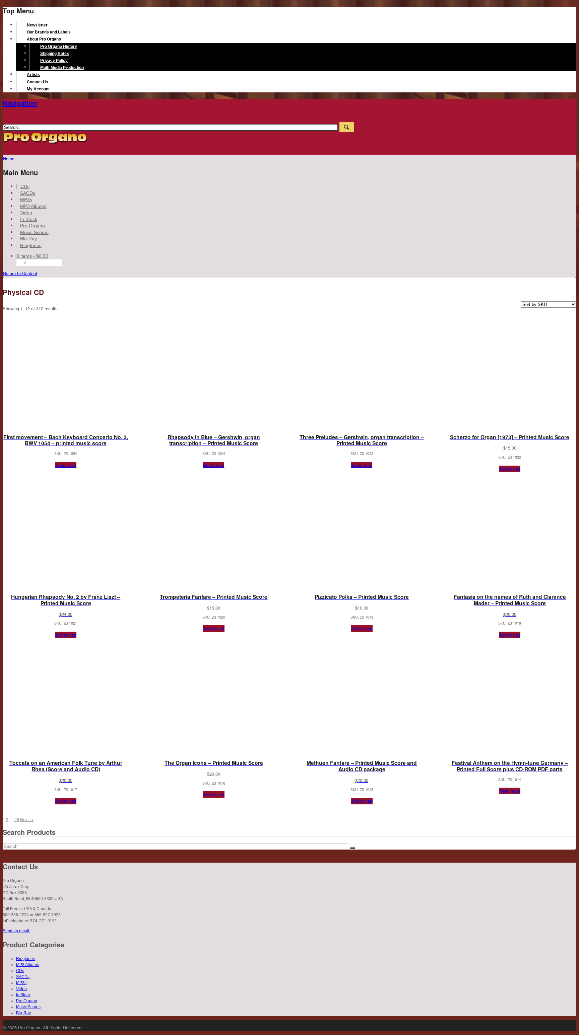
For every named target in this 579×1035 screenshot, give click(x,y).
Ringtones (31, 245)
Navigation (20, 103)
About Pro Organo (44, 39)
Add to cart (509, 469)
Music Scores (34, 232)
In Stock (28, 219)
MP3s (26, 199)
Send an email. (16, 931)
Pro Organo (32, 225)
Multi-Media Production (62, 67)
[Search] (352, 848)
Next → (27, 819)
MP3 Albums (33, 206)
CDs (24, 186)
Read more (65, 465)
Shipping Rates (54, 53)
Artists (33, 74)
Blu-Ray (28, 238)
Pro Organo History (58, 46)
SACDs (27, 193)
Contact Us (37, 82)
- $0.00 (32, 256)
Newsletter (37, 25)
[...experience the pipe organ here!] (45, 143)
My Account (38, 89)
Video (26, 212)
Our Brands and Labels (49, 32)
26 (16, 819)
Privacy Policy (54, 60)
